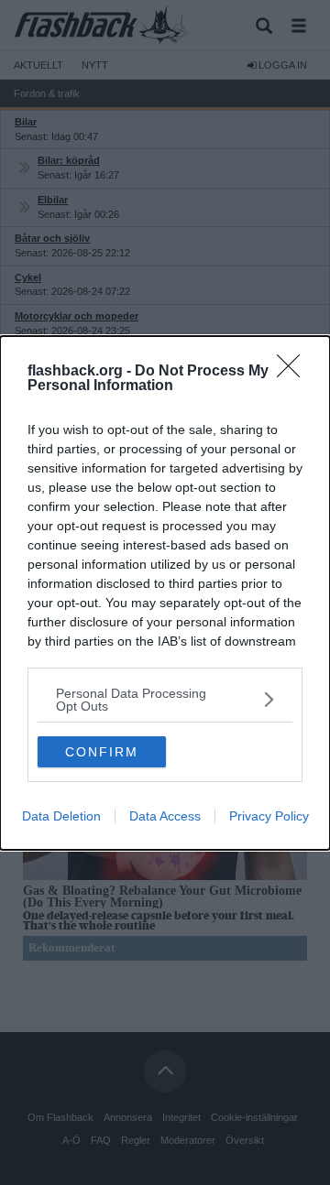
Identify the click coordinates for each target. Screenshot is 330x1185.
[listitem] (165, 699)
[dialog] (165, 593)
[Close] (294, 371)
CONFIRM (101, 752)
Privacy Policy (269, 816)
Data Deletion (61, 816)
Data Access (165, 816)
